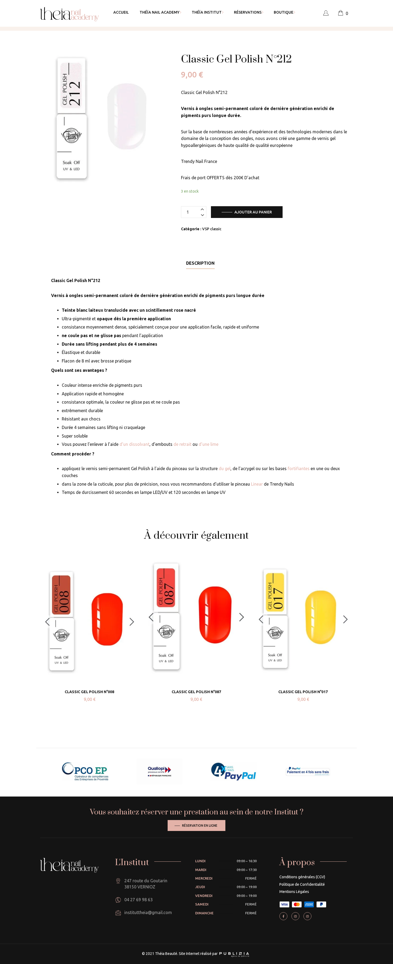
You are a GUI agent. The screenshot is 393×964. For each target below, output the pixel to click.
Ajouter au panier (253, 212)
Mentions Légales (294, 891)
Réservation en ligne (199, 825)
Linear (257, 484)
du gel (224, 468)
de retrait (182, 444)
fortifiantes (299, 468)
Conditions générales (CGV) (302, 877)
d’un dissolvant (134, 444)
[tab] (200, 263)
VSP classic (211, 229)
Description (200, 263)
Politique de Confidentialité (302, 884)
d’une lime (208, 444)
